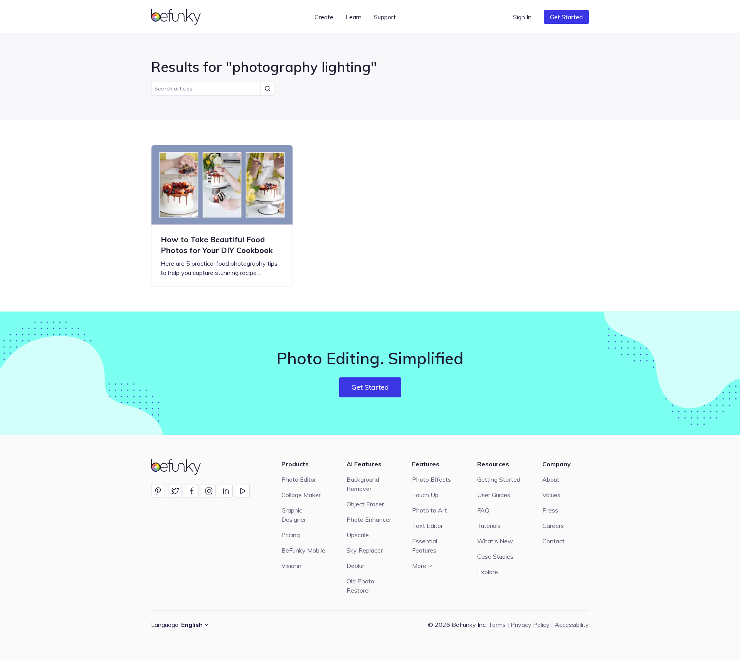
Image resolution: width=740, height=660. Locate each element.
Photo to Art (429, 510)
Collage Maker (301, 495)
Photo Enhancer (368, 519)
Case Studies (495, 556)
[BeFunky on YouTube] (243, 491)
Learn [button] (354, 17)
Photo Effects (431, 479)
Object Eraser (365, 504)
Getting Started (498, 479)
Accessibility (572, 624)
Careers (553, 525)
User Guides (493, 495)
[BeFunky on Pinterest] (158, 491)
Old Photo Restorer (360, 585)
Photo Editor (298, 479)
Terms (497, 624)
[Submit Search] (267, 88)
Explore (487, 572)
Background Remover (362, 484)
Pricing (290, 535)
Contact (553, 541)
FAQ (483, 510)
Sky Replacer (364, 550)
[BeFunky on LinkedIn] (226, 491)
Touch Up (425, 495)
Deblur (355, 566)
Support (385, 17)
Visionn (291, 566)
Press (550, 510)
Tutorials (489, 525)
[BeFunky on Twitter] (175, 491)
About (550, 479)
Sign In (522, 17)
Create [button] (323, 17)
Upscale (357, 535)
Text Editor (427, 525)
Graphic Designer (293, 514)
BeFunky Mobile (303, 550)
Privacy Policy (530, 624)
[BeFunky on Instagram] (209, 491)
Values (551, 495)
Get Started (566, 17)
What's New (495, 541)
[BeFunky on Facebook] (192, 491)
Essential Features (424, 545)
